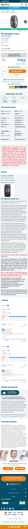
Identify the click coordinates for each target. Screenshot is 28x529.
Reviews (23, 97)
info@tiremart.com (6, 416)
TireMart (13, 496)
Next (25, 22)
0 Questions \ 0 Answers (6, 312)
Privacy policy (7, 522)
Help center (21, 522)
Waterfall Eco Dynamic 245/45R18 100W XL (15, 339)
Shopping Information (13, 492)
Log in (9, 54)
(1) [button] (7, 316)
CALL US (9, 468)
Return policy (14, 522)
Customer (13, 489)
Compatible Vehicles (14, 101)
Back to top (25, 509)
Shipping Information (5, 101)
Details (14, 97)
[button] (18, 87)
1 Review (25, 30)
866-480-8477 (6, 1)
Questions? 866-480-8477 (13, 478)
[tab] (4, 324)
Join (14, 54)
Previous (2, 22)
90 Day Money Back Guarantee (14, 8)
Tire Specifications (5, 97)
